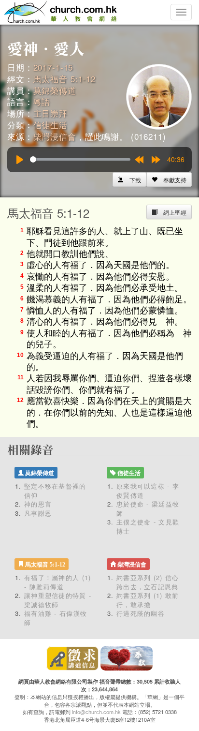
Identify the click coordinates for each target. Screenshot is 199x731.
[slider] (80, 159)
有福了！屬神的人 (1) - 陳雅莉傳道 (57, 582)
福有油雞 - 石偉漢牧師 (55, 618)
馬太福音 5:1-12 (64, 79)
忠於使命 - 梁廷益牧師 (147, 508)
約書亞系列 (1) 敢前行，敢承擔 (147, 600)
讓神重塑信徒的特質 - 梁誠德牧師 (57, 600)
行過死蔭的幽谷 (140, 613)
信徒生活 (50, 125)
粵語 (42, 101)
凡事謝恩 (38, 513)
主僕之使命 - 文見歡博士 (147, 526)
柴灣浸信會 (54, 136)
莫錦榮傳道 (54, 90)
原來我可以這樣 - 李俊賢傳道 (147, 490)
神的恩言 (38, 503)
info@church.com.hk (96, 712)
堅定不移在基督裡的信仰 (55, 490)
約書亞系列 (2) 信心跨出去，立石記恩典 (147, 582)
